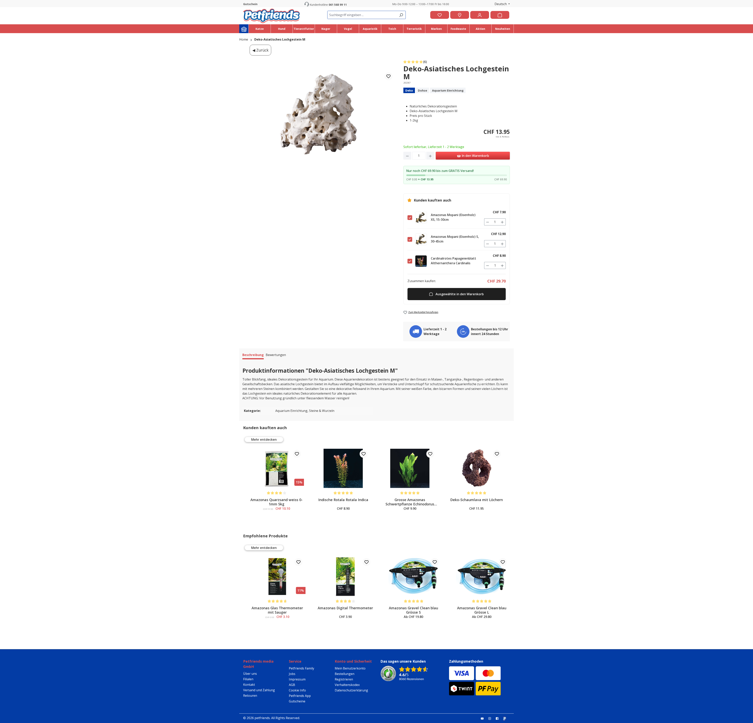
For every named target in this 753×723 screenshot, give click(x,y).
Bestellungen (344, 674)
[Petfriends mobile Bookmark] (506, 719)
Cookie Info (297, 690)
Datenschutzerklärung (351, 690)
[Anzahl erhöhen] (430, 156)
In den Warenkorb (475, 156)
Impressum (297, 679)
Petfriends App (300, 696)
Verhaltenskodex (347, 685)
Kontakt (249, 684)
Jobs (292, 674)
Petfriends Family (301, 668)
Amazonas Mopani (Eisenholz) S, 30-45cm (455, 238)
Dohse (422, 90)
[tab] (253, 355)
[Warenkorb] (500, 15)
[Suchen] (401, 15)
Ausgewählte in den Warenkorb (460, 294)
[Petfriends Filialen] (459, 15)
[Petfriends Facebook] (498, 718)
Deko (409, 90)
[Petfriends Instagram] (491, 718)
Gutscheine (297, 701)
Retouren (250, 695)
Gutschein (250, 4)
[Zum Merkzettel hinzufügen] (388, 76)
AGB (292, 685)
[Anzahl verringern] (407, 156)
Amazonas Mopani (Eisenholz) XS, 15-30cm (453, 217)
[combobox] (362, 15)
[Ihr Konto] (479, 15)
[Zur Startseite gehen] (271, 15)
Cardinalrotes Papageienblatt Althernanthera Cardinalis (453, 260)
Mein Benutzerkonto (350, 668)
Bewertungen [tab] (276, 355)
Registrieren (344, 679)
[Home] (244, 28)
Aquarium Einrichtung (448, 90)
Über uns (250, 673)
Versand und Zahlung (259, 690)
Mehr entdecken (264, 439)
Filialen (248, 679)
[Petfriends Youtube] (483, 718)
